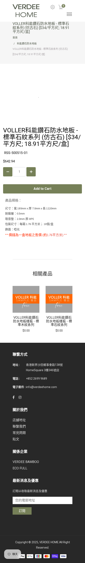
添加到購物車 (26, 299)
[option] (25, 309)
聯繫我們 (19, 426)
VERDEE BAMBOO (26, 462)
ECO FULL (20, 468)
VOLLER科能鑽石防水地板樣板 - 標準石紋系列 (59, 321)
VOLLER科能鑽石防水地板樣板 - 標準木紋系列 (26, 321)
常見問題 (19, 433)
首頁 (15, 37)
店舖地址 (19, 420)
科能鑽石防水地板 (27, 43)
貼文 (16, 439)
